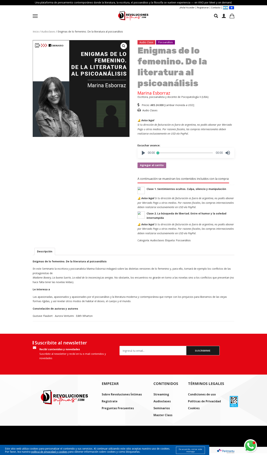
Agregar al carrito (152, 165)
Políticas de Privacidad (204, 401)
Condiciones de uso (202, 394)
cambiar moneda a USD (179, 105)
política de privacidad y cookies (49, 451)
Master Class (162, 415)
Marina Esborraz (153, 93)
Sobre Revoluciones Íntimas (122, 394)
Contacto (216, 7)
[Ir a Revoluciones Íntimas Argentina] (225, 8)
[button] (143, 153)
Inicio (36, 31)
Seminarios (161, 408)
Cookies (194, 408)
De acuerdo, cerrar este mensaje (190, 450)
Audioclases (48, 31)
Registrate (110, 401)
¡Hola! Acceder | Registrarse (194, 7)
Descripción (44, 251)
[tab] (44, 251)
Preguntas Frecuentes (118, 408)
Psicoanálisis (183, 240)
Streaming (161, 394)
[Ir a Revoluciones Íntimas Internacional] (231, 8)
